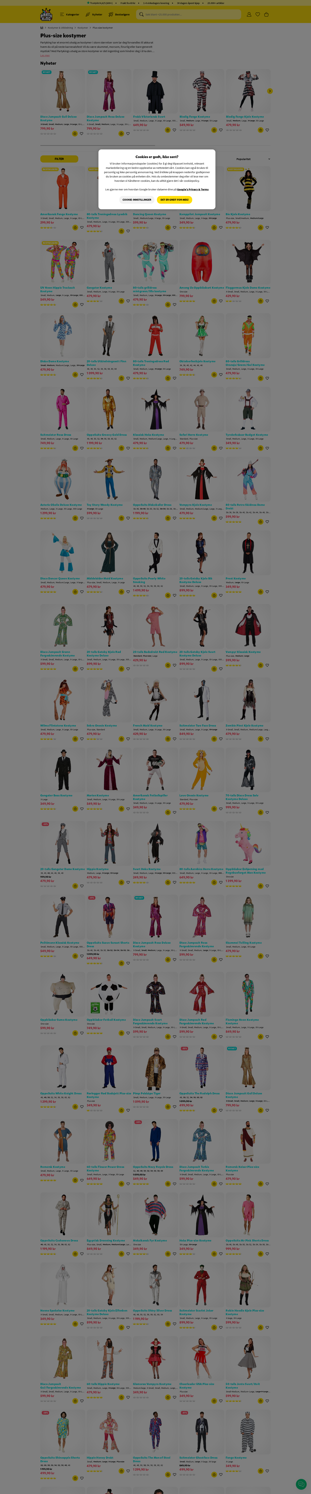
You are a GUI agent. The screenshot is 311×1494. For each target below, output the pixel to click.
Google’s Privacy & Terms (193, 189)
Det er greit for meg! (175, 200)
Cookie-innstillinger (137, 200)
